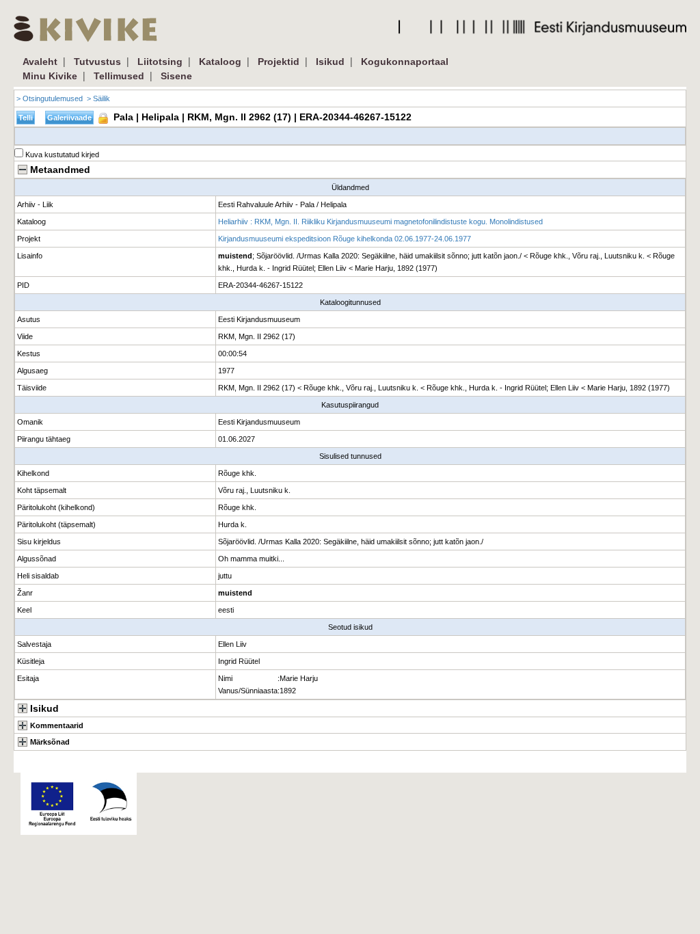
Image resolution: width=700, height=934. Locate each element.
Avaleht (40, 61)
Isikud (330, 61)
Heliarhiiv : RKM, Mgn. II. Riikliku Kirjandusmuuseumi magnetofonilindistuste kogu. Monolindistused (380, 221)
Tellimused (119, 75)
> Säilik (98, 98)
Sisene (176, 75)
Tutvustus (97, 61)
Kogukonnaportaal (404, 61)
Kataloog (220, 61)
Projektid (278, 61)
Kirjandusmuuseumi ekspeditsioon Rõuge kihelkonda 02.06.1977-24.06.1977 (344, 239)
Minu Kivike (50, 75)
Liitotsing (160, 61)
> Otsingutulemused (49, 98)
